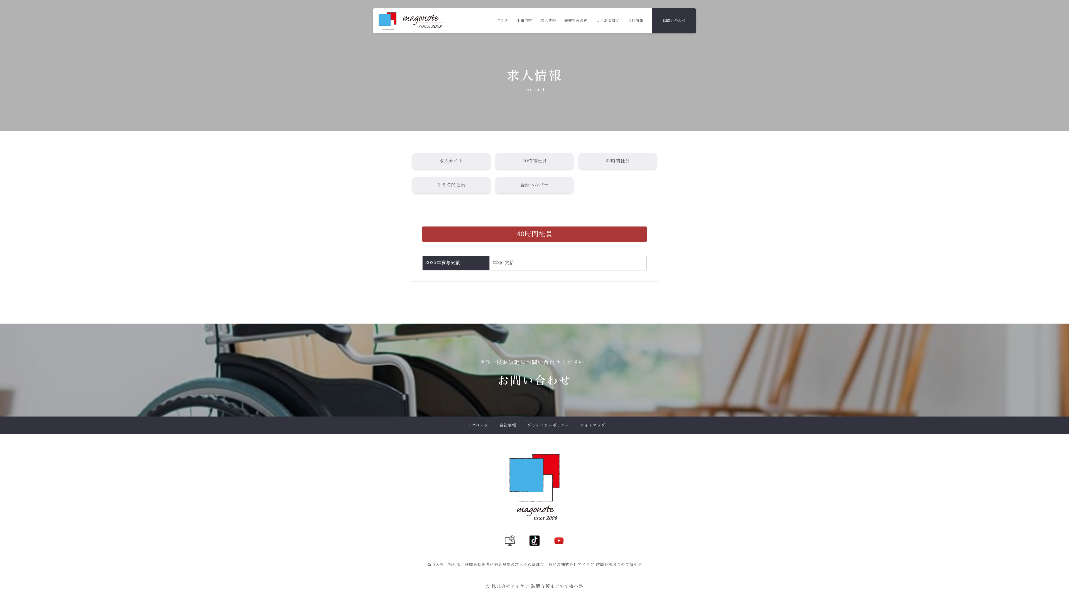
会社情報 (635, 21)
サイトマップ (592, 425)
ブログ (502, 21)
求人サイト (451, 161)
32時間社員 (617, 161)
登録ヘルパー (534, 185)
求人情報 (548, 21)
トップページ (476, 425)
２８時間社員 (451, 185)
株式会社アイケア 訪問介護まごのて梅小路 (537, 586)
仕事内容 (524, 21)
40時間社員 (534, 161)
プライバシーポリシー (548, 425)
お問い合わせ (674, 21)
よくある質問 (607, 21)
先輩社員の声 (576, 21)
